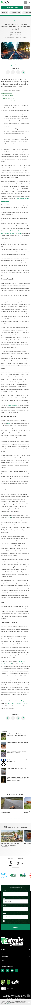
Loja (27, 7)
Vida (9, 17)
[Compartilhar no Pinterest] (23, 72)
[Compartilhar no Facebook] (13, 72)
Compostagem (16, 12)
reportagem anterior (12, 405)
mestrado (5, 268)
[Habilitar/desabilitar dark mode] (12, 65)
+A (15, 65)
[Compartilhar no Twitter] (18, 72)
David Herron (15, 59)
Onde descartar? (13, 7)
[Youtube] (12, 970)
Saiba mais (9, 1003)
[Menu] (29, 2)
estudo (8, 423)
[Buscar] (25, 2)
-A (19, 65)
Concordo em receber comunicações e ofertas (15, 921)
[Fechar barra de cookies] (29, 1002)
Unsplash (21, 59)
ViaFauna (8, 517)
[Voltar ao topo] (28, 995)
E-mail (4, 890)
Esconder (18, 90)
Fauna (12, 17)
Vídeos (5, 12)
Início (5, 17)
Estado (4, 905)
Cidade (4, 913)
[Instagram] (7, 970)
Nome (4, 898)
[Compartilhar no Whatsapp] (8, 72)
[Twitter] (16, 970)
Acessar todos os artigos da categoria (15, 818)
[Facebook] (2, 970)
